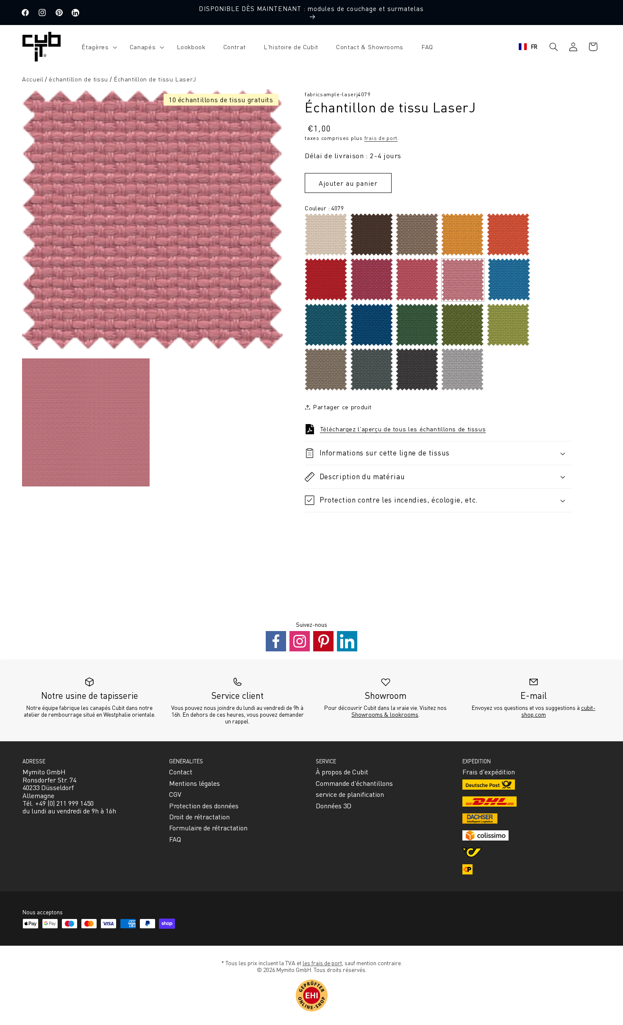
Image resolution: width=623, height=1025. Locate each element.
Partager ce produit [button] (342, 407)
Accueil (32, 79)
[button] (96, 47)
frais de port (381, 137)
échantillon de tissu (78, 79)
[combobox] (528, 47)
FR (534, 46)
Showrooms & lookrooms (384, 714)
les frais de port (322, 962)
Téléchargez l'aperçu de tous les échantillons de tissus (403, 429)
